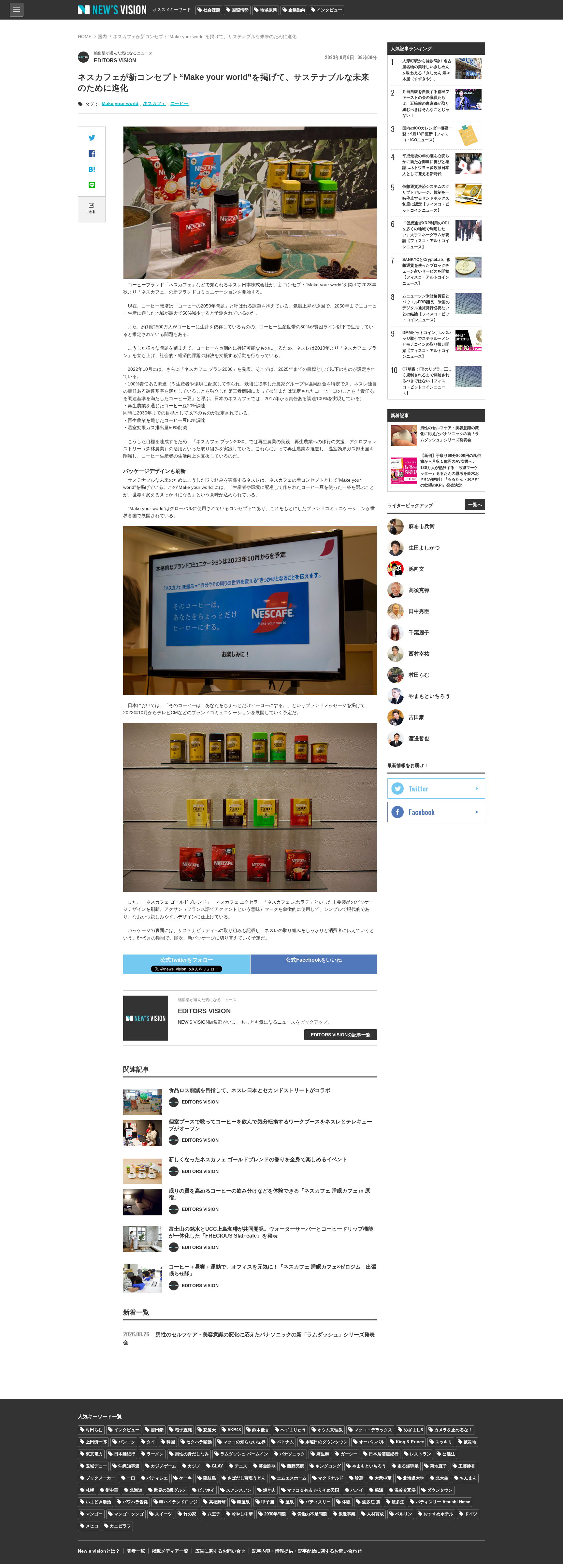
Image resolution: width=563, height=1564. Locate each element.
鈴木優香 (260, 1429)
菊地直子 (438, 1466)
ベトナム (285, 1441)
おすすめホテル (438, 1513)
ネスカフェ (154, 103)
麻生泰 (322, 1453)
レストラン (420, 1453)
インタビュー (329, 10)
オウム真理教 (330, 1429)
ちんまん (468, 1478)
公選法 (448, 1453)
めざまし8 (413, 1429)
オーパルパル (371, 1441)
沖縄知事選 (128, 1466)
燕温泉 (243, 1501)
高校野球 (217, 1501)
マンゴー (94, 1513)
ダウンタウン (440, 1490)
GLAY (217, 1466)
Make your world (120, 103)
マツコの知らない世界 (244, 1441)
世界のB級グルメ (170, 1490)
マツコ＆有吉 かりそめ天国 (313, 1490)
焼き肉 (269, 1490)
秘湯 (379, 1490)
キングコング (328, 1466)
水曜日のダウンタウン (326, 1441)
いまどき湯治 (98, 1501)
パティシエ (157, 1478)
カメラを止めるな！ (453, 1429)
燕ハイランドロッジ (178, 1501)
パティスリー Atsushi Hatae (443, 1501)
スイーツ (163, 1513)
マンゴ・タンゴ (129, 1513)
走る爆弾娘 (408, 1466)
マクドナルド (330, 1478)
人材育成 (375, 1513)
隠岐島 (209, 1478)
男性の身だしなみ (192, 1453)
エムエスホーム (292, 1478)
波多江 (398, 1501)
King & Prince (410, 1441)
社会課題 (211, 10)
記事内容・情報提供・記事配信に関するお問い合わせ (307, 1551)
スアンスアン (239, 1490)
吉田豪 (157, 1429)
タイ (151, 1441)
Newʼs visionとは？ (99, 1551)
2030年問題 (275, 1513)
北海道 (136, 1490)
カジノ (194, 1466)
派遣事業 (347, 1513)
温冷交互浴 (405, 1490)
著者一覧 (136, 1551)
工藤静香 (466, 1466)
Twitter (418, 788)
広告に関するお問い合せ (220, 1551)
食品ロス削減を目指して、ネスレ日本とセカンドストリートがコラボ (249, 1090)
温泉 (289, 1501)
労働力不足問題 (312, 1513)
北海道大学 (413, 1478)
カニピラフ (120, 1526)
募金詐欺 (267, 1466)
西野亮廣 (295, 1466)
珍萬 (359, 1478)
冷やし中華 (242, 1513)
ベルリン (403, 1513)
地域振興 (268, 10)
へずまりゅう (293, 1429)
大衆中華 (383, 1478)
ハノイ (357, 1490)
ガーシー (348, 1453)
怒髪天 (209, 1429)
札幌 (90, 1490)
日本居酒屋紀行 (383, 1453)
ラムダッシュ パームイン (244, 1453)
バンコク (126, 1441)
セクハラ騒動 (199, 1441)
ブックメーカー (100, 1478)
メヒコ (92, 1526)
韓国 (170, 1441)
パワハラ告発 (135, 1501)
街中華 (112, 1490)
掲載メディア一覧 (170, 1551)
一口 (131, 1478)
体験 (346, 1501)
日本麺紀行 (124, 1453)
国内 (102, 36)
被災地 (470, 1441)
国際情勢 (240, 10)
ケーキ (185, 1478)
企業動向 (296, 10)
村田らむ (94, 1429)
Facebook (422, 812)
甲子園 (267, 1501)
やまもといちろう (369, 1466)
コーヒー (179, 103)
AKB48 (234, 1429)
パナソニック (292, 1453)
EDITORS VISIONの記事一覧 (340, 1034)
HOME (85, 36)
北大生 (442, 1478)
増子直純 (183, 1429)
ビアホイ (206, 1490)
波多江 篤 (371, 1501)
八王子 (214, 1513)
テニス (241, 1466)
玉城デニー (96, 1466)
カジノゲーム (163, 1466)
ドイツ (471, 1513)
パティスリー (318, 1501)
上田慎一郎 (96, 1441)
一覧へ (475, 504)
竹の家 (189, 1513)
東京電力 (94, 1453)
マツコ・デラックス (373, 1429)
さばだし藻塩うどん (246, 1478)
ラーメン (155, 1453)
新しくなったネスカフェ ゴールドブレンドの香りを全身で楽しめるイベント (258, 1159)
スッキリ (443, 1441)
